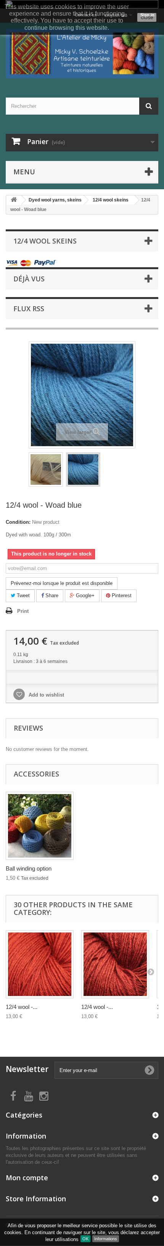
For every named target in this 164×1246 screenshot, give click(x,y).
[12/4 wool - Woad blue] (46, 469)
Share (51, 595)
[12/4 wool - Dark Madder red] (115, 964)
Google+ (84, 595)
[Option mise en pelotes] (40, 826)
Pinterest (121, 595)
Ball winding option (28, 868)
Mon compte (27, 1177)
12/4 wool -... (21, 1007)
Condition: (18, 522)
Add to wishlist (45, 695)
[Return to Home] (13, 200)
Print (23, 611)
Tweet (22, 595)
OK (85, 1238)
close (147, 17)
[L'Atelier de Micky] (82, 53)
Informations (105, 1238)
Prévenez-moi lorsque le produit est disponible (62, 583)
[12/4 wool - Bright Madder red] (40, 964)
